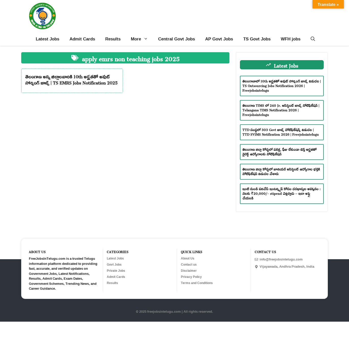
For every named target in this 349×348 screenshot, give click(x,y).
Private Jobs (116, 270)
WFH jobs (290, 39)
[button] (313, 39)
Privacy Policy (191, 277)
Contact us (189, 264)
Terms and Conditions (197, 283)
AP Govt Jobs (219, 39)
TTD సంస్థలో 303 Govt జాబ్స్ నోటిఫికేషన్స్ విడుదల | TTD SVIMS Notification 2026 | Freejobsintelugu (280, 131)
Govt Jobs (114, 264)
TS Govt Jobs (257, 39)
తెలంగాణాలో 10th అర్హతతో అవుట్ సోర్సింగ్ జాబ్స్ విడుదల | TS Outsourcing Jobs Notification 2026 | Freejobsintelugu (281, 85)
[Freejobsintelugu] (42, 16)
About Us (187, 258)
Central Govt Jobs (176, 39)
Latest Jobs (47, 39)
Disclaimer (189, 270)
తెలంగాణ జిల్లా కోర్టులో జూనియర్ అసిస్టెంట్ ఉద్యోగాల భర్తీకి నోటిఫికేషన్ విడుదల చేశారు (281, 171)
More (136, 39)
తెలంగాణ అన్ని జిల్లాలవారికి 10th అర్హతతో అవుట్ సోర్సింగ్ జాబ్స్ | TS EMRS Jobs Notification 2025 (71, 79)
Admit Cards (82, 39)
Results (113, 39)
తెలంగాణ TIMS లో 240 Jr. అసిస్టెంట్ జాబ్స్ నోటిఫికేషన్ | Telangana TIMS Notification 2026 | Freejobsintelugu (280, 109)
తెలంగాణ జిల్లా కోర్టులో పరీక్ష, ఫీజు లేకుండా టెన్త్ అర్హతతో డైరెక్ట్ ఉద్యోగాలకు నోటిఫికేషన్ (279, 151)
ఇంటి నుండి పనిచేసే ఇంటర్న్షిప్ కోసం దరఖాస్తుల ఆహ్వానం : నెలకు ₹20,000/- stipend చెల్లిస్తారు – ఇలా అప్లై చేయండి (281, 192)
